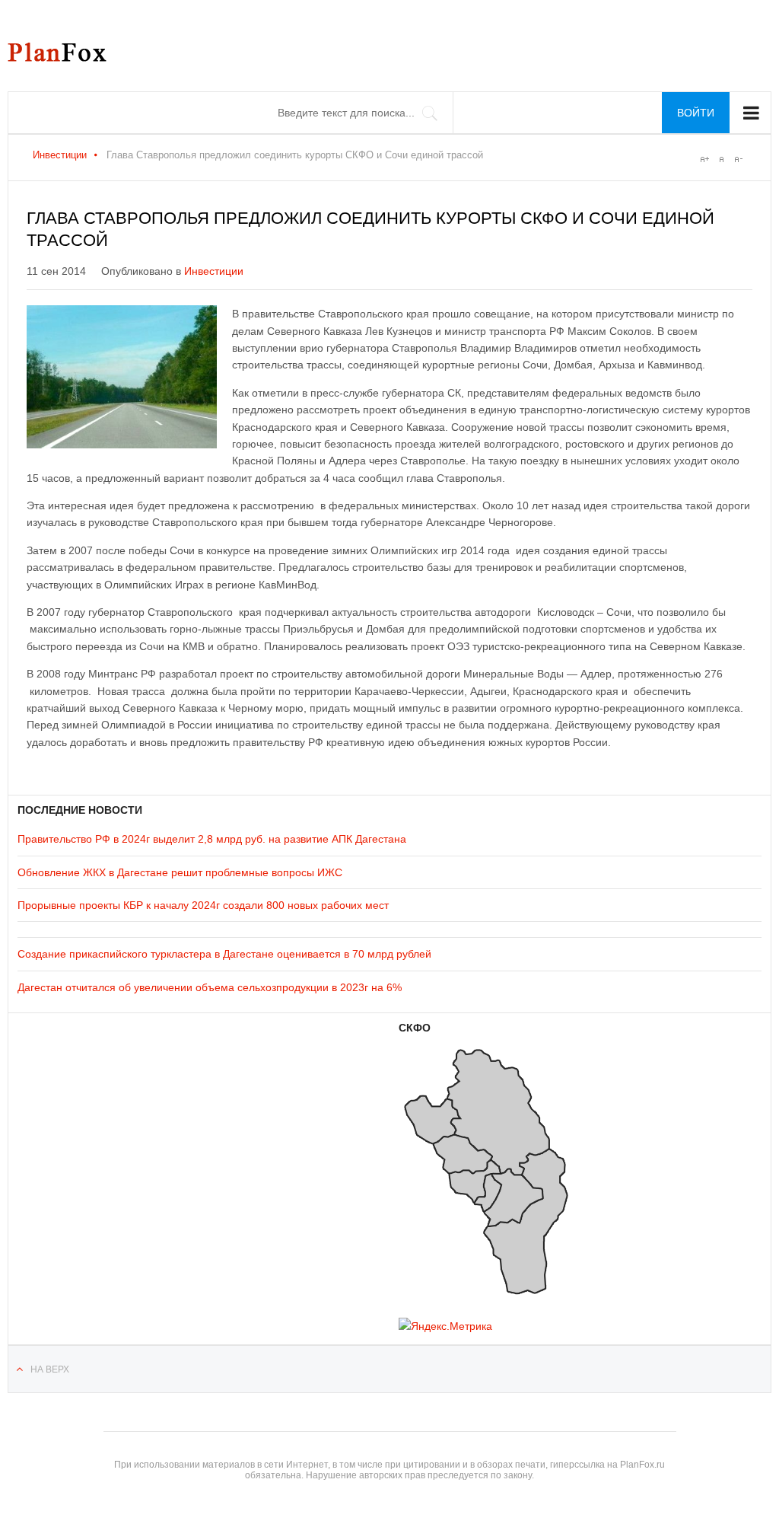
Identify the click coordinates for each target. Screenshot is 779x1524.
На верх (49, 1369)
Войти (695, 113)
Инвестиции (60, 155)
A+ (704, 159)
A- (738, 159)
